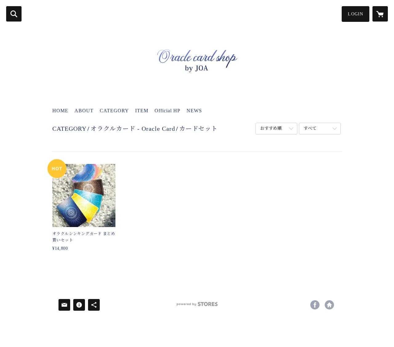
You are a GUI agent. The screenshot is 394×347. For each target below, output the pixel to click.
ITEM (141, 110)
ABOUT (84, 110)
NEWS (194, 110)
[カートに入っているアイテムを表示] (380, 14)
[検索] (14, 14)
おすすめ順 (271, 128)
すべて (310, 128)
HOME (60, 110)
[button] (355, 14)
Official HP (167, 110)
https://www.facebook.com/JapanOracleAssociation (315, 304)
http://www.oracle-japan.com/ (329, 304)
